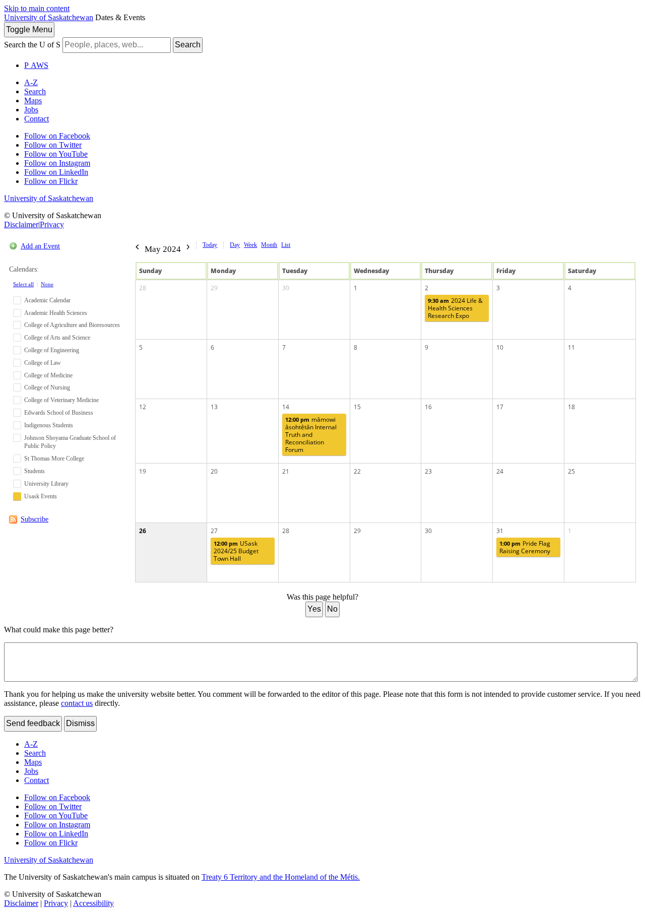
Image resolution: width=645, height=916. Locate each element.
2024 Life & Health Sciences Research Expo (455, 308)
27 (214, 531)
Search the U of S (32, 44)
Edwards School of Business (58, 412)
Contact (36, 118)
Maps (33, 100)
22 (357, 471)
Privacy (52, 224)
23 (428, 471)
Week (250, 245)
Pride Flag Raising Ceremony (524, 547)
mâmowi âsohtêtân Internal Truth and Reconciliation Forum (311, 434)
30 (285, 288)
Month (269, 245)
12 (142, 407)
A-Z (31, 82)
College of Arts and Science (57, 337)
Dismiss (80, 723)
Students (34, 471)
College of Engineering (51, 350)
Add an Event (40, 246)
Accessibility (93, 903)
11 (571, 347)
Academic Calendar (47, 300)
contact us (77, 703)
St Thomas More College (54, 458)
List (285, 245)
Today (210, 245)
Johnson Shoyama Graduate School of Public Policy (70, 442)
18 (571, 407)
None (47, 284)
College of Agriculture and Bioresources (72, 325)
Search (188, 44)
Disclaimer (21, 224)
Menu (29, 29)
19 (142, 471)
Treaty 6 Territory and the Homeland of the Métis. (281, 877)
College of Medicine (48, 375)
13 (214, 407)
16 (428, 407)
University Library (46, 483)
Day (235, 245)
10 (499, 347)
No (332, 609)
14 (285, 407)
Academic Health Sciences (55, 312)
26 (142, 531)
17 (499, 407)
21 (285, 471)
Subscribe (34, 519)
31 (499, 531)
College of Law (42, 362)
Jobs (31, 109)
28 (142, 288)
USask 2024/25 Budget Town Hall (236, 551)
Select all (23, 284)
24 (499, 471)
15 (357, 407)
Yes (314, 609)
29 (214, 288)
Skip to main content (37, 8)
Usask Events (40, 496)
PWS (36, 65)
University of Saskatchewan (48, 17)
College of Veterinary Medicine (61, 400)
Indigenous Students (48, 425)
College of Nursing (47, 387)
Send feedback (33, 723)
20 (214, 471)
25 (571, 471)
